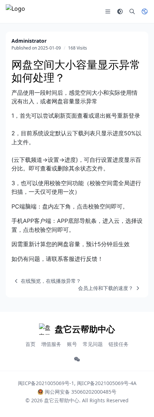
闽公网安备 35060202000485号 (80, 391)
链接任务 (119, 344)
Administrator (29, 40)
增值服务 (51, 344)
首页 (30, 344)
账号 (72, 344)
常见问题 (93, 344)
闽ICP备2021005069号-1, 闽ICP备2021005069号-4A (77, 383)
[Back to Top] (138, 401)
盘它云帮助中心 (61, 400)
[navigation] (46, 281)
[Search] (132, 11)
